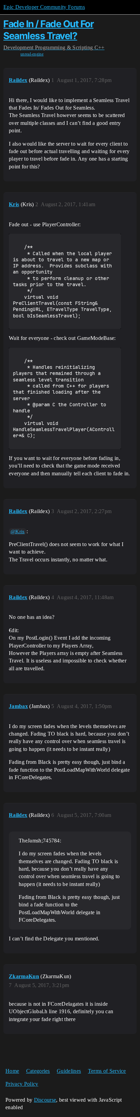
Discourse (45, 1100)
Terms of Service (107, 1071)
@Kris (18, 531)
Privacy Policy (21, 1084)
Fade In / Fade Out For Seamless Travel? (48, 30)
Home (12, 1071)
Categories (38, 1071)
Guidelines (69, 1071)
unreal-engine (31, 54)
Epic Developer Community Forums (44, 7)
